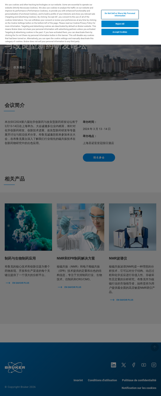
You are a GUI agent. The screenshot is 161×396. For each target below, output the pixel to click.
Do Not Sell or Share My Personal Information (120, 14)
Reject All (120, 24)
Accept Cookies (120, 32)
